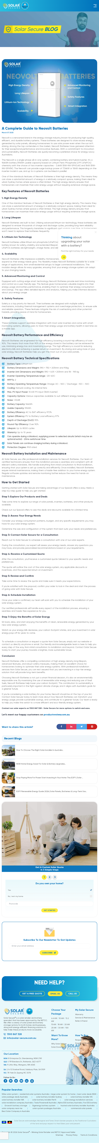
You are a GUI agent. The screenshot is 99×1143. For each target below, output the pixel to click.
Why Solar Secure (59, 1044)
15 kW (53, 1024)
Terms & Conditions (88, 1135)
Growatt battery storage (16, 1105)
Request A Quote (83, 1040)
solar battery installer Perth (44, 1100)
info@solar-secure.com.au (21, 1038)
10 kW (61, 1018)
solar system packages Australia (47, 1108)
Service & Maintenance (85, 1018)
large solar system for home (63, 1094)
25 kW (53, 1028)
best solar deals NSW (86, 1094)
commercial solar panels (81, 1108)
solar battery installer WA (13, 1100)
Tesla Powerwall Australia (45, 1103)
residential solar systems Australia (34, 1094)
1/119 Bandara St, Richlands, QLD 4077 (24, 1062)
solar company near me (12, 1108)
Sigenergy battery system (43, 1105)
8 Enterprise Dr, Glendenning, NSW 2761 (25, 1058)
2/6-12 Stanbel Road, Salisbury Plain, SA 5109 (26, 1069)
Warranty (79, 1014)
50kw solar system (10, 1094)
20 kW (67, 1024)
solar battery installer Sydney (49, 1097)
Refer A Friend (81, 1021)
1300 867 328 (14, 1034)
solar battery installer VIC (82, 1097)
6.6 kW (54, 1018)
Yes (9, 890)
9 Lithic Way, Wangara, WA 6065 (21, 1065)
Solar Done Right (58, 1047)
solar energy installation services (78, 1100)
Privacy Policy (72, 1135)
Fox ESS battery (90, 1103)
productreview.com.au (57, 715)
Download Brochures (84, 1043)
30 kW (61, 1028)
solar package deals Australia (15, 1097)
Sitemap (59, 1135)
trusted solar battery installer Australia (77, 1105)
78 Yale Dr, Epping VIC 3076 (19, 1073)
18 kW (60, 1024)
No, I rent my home (15, 896)
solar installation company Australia (17, 1103)
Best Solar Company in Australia (16, 1111)
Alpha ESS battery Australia (70, 1103)
